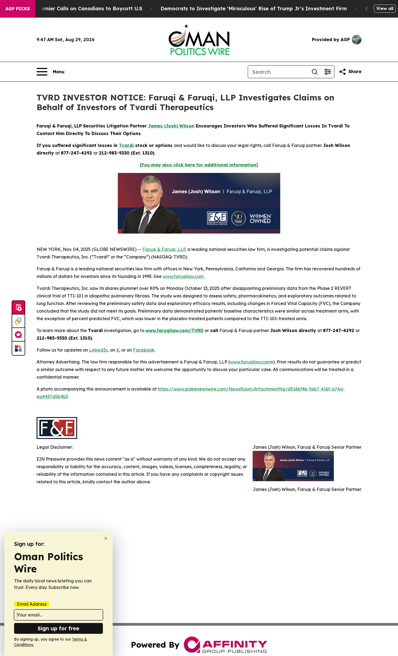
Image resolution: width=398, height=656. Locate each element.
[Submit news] (18, 307)
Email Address (32, 604)
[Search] (314, 71)
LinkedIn (98, 350)
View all (384, 8)
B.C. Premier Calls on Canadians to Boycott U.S (83, 8)
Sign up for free (58, 628)
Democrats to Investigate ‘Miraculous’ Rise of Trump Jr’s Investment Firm (254, 8)
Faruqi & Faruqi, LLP (163, 249)
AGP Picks (17, 8)
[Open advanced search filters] (327, 71)
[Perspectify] (18, 321)
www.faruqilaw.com (183, 276)
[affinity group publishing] (18, 335)
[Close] (105, 538)
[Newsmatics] (18, 348)
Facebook (143, 350)
